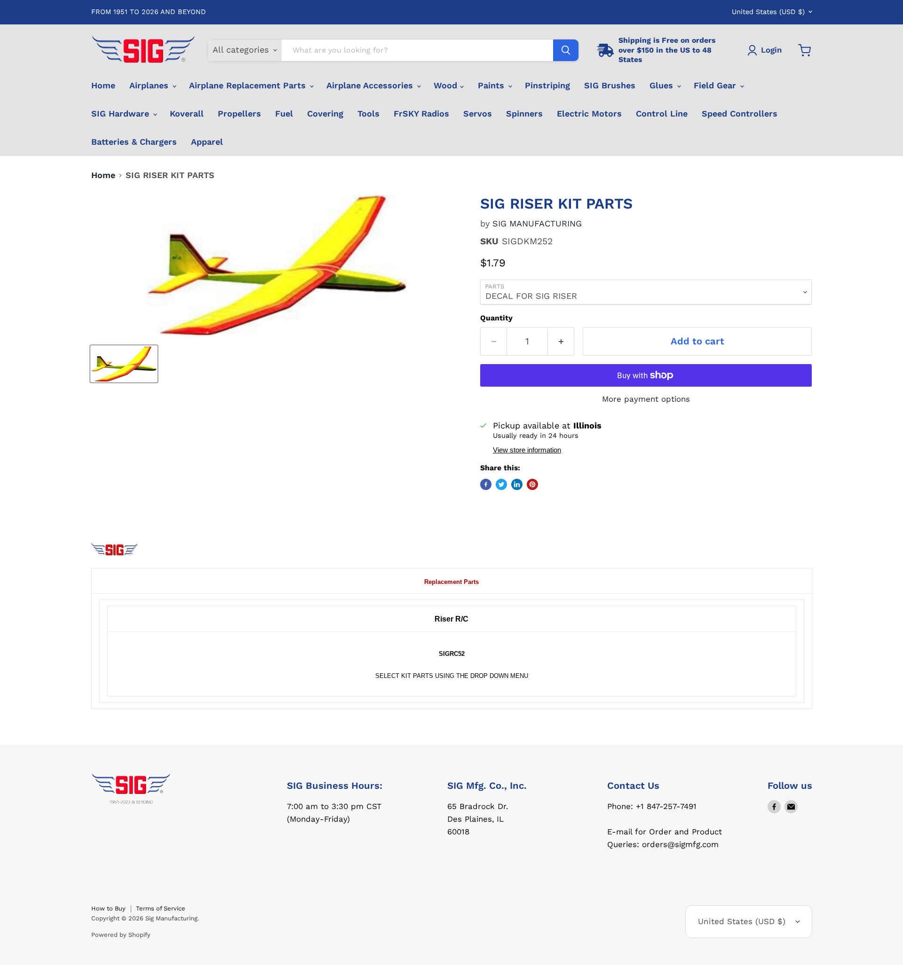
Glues (663, 85)
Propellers (239, 113)
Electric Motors (589, 113)
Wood (447, 85)
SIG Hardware (121, 113)
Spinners (524, 113)
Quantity (496, 318)
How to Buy (108, 908)
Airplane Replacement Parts (249, 85)
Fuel (284, 113)
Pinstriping (547, 85)
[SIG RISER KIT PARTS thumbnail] (124, 363)
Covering (325, 113)
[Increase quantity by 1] (561, 341)
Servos (477, 113)
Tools (368, 113)
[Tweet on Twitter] (501, 484)
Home (103, 85)
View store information (527, 450)
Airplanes (150, 85)
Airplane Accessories (371, 85)
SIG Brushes (609, 85)
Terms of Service (160, 908)
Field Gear (716, 85)
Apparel (207, 142)
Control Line (662, 113)
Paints (492, 85)
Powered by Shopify (120, 934)
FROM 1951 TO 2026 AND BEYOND (148, 12)
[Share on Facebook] (485, 484)
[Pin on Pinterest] (532, 484)
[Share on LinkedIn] (517, 484)
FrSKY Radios (421, 113)
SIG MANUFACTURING (537, 223)
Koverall (187, 113)
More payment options (646, 399)
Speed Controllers (739, 113)
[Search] (565, 50)
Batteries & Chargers (134, 142)
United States (768, 12)
